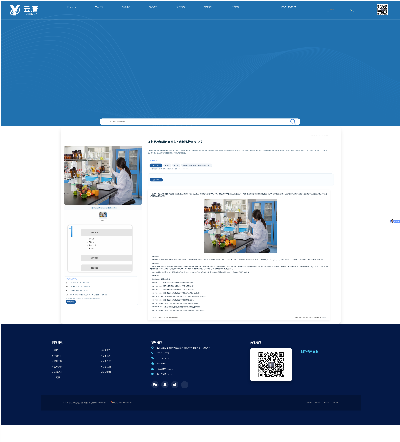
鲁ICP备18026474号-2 (99, 403)
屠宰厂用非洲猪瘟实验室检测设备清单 (307, 317)
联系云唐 (235, 7)
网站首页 (71, 7)
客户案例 (153, 7)
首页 (320, 135)
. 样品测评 (90, 248)
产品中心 (99, 7)
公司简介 (208, 7)
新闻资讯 (180, 7)
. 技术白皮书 (91, 245)
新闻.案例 (94, 232)
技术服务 (106, 356)
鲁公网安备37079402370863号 (122, 403)
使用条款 (326, 402)
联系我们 (71, 302)
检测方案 (126, 7)
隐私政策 (335, 402)
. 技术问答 (90, 239)
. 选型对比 (90, 242)
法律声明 (318, 402)
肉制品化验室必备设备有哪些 (168, 317)
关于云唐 (106, 361)
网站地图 (106, 372)
